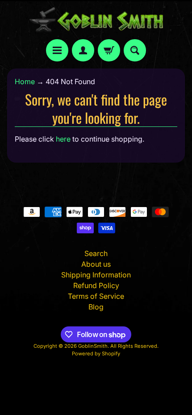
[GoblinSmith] (96, 19)
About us (96, 264)
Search (96, 253)
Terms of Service (96, 296)
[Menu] (57, 50)
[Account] (83, 50)
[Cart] (109, 50)
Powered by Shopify (96, 353)
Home (25, 81)
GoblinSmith (93, 346)
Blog (96, 306)
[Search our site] (135, 50)
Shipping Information (96, 274)
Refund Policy (96, 285)
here (63, 138)
